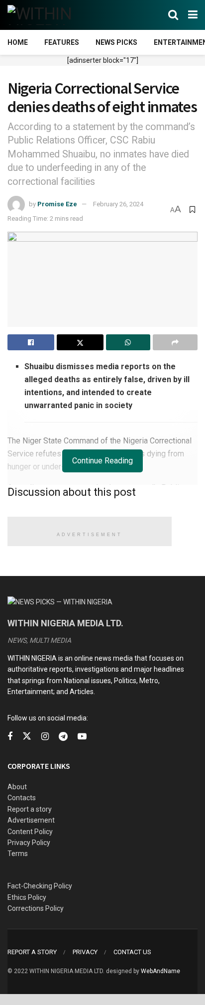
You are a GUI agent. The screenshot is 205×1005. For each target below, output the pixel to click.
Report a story (29, 809)
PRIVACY (85, 952)
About (17, 787)
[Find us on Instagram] (45, 736)
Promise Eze (57, 204)
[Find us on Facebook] (9, 736)
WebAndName (160, 971)
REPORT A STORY (32, 952)
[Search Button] (173, 15)
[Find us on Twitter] (26, 736)
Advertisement (31, 820)
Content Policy (30, 832)
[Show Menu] (193, 15)
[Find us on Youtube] (82, 736)
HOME (17, 42)
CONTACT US (132, 952)
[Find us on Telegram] (63, 736)
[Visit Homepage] (55, 15)
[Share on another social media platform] (175, 342)
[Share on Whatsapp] (128, 342)
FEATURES (61, 42)
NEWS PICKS (116, 42)
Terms (17, 854)
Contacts (21, 798)
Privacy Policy (28, 843)
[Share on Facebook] (30, 342)
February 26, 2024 (118, 204)
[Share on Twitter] (80, 342)
